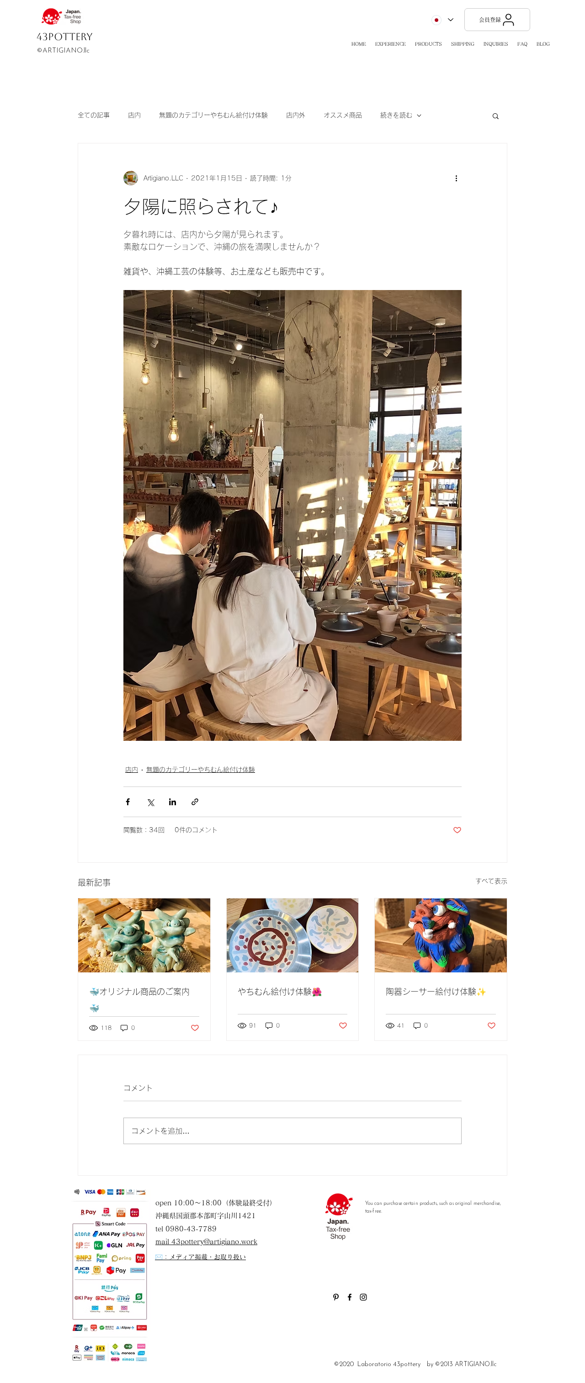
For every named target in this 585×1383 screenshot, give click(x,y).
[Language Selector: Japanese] (442, 20)
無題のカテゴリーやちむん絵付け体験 (213, 115)
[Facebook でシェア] (127, 801)
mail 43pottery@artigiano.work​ (206, 1241)
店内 (134, 115)
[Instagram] (363, 1297)
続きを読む (396, 115)
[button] (390, 44)
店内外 (295, 115)
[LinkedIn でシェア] (172, 801)
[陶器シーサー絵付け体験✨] (441, 935)
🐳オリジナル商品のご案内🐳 (139, 999)
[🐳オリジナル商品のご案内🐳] (144, 935)
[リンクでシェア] (195, 801)
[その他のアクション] (456, 178)
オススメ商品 (343, 115)
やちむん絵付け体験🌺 (280, 991)
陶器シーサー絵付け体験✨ (436, 991)
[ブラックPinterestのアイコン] (335, 1297)
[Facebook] (349, 1297)
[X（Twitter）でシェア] (150, 801)
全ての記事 (94, 115)
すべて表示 (491, 881)
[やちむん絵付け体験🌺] (293, 935)
